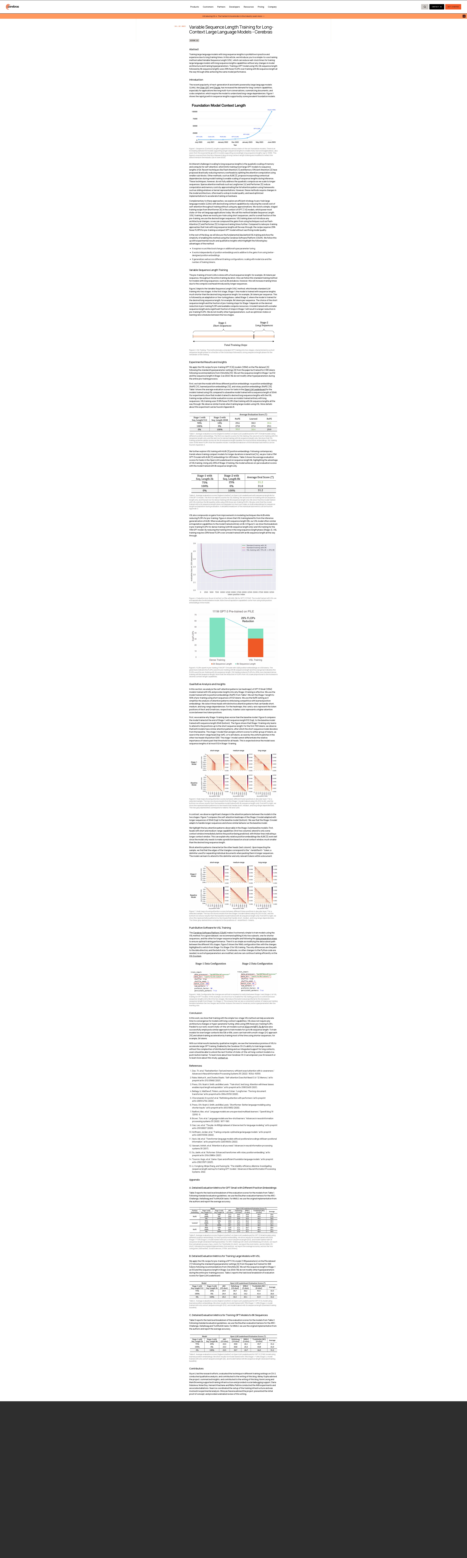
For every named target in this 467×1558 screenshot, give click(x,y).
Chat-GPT (204, 87)
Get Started (453, 7)
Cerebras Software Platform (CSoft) (210, 932)
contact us (223, 1058)
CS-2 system (195, 956)
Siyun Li (194, 40)
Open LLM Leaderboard (254, 389)
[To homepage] (12, 7)
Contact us (437, 7)
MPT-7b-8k (259, 1026)
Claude (217, 87)
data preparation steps (266, 938)
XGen (247, 1026)
